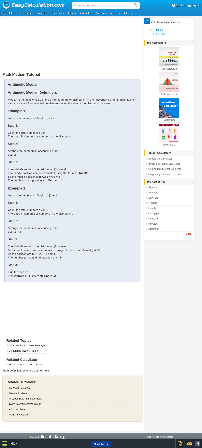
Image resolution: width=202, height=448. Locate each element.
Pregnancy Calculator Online (164, 174)
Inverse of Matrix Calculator (164, 163)
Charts (72, 13)
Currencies (58, 13)
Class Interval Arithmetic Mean (25, 404)
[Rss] (57, 437)
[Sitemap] (64, 437)
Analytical (154, 192)
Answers (115, 13)
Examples (86, 13)
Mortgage (153, 213)
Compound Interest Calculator (165, 168)
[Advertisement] (42, 46)
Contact (33, 437)
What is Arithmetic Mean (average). (27, 345)
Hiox (13, 443)
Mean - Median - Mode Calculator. (27, 364)
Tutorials (101, 13)
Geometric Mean (18, 393)
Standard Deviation (19, 388)
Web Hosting (153, 437)
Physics (153, 223)
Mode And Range (18, 414)
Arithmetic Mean (17, 409)
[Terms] (49, 437)
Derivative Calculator (160, 158)
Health (152, 208)
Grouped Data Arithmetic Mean (25, 398)
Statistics (160, 33)
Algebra (152, 187)
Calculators (9, 13)
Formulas (42, 13)
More (188, 233)
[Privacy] (42, 437)
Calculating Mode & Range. (23, 350)
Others (128, 13)
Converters (26, 13)
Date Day (153, 197)
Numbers (153, 218)
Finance (152, 202)
